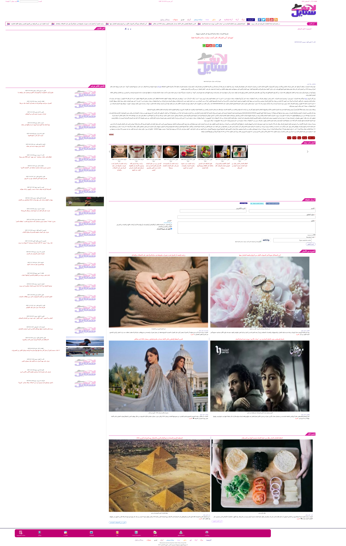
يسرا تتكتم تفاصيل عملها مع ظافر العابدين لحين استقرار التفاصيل (35, 329)
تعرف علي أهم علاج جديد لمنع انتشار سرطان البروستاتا (35, 210)
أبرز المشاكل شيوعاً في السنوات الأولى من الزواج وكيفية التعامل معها (199, 23)
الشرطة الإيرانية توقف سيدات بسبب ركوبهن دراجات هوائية (35, 189)
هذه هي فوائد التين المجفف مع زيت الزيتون (35, 178)
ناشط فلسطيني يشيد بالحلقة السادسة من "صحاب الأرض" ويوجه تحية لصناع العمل (259, 339)
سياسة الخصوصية (21, 535)
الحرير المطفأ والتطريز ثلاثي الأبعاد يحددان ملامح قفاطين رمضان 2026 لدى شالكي (245, 23)
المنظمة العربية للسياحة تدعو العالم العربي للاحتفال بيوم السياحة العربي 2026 (160, 438)
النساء (294, 137)
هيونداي (159, 86)
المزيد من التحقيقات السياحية (117, 522)
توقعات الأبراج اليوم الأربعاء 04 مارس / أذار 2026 (63, 23)
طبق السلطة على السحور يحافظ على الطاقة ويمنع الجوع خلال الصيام (205, 166)
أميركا (289, 137)
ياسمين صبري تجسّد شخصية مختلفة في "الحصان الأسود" (35, 167)
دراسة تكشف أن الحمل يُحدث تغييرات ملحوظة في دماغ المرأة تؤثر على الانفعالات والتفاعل (150, 23)
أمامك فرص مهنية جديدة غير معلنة (35, 146)
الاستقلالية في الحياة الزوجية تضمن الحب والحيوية (35, 339)
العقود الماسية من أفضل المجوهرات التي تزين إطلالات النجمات (35, 296)
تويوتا (305, 98)
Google (7, 1)
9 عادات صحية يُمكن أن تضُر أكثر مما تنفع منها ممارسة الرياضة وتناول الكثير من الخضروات (35, 350)
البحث (40, 1)
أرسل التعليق (311, 244)
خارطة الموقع (181, 535)
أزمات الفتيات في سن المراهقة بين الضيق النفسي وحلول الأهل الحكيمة (101, 23)
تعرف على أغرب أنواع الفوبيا (35, 135)
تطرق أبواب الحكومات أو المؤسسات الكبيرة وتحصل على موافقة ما (35, 92)
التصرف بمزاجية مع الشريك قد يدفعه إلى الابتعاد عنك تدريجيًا (36, 103)
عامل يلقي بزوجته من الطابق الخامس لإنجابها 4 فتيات (35, 275)
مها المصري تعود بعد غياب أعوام (35, 264)
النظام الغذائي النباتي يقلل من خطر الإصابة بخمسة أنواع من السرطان (240, 166)
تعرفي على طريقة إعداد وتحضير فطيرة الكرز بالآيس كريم (35, 372)
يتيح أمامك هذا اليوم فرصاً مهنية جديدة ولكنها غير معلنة (35, 124)
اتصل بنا (66, 535)
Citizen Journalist (136, 535)
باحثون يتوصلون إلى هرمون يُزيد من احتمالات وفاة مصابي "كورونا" (35, 382)
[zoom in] (126, 29)
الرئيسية (308, 29)
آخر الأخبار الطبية (217, 521)
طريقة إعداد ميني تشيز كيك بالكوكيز (35, 307)
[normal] (128, 29)
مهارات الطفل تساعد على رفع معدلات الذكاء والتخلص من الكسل (35, 200)
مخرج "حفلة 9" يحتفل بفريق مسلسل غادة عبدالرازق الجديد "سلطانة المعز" (36, 221)
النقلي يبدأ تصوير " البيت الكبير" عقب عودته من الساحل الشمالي (36, 318)
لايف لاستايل (301, 29)
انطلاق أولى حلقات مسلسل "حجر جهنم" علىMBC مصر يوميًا (35, 157)
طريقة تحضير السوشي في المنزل (36, 253)
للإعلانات (91, 535)
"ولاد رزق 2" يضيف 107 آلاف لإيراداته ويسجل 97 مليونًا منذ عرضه (35, 243)
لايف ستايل (14, 1)
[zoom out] (130, 29)
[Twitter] (257, 204)
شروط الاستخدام (168, 222)
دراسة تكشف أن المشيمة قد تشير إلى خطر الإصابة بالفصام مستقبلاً (171, 166)
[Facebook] (272, 204)
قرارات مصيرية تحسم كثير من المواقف (35, 114)
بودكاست (207, 535)
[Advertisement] (130, 9)
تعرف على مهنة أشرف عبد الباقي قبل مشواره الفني (35, 361)
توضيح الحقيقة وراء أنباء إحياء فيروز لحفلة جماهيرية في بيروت (35, 286)
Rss (117, 535)
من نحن (155, 535)
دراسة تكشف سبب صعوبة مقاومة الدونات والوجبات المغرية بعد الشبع (188, 166)
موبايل (40, 535)
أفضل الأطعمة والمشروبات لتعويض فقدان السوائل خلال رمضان (222, 166)
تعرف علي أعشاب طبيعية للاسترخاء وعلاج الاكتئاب (35, 232)
